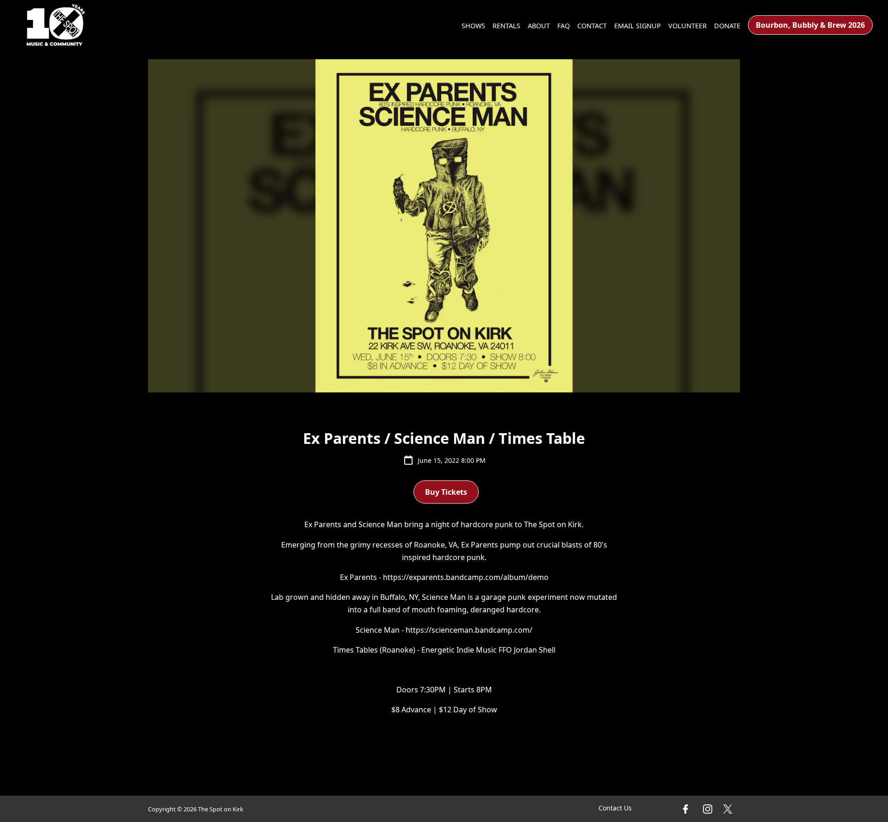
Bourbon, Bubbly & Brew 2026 (810, 25)
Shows (473, 25)
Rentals (506, 25)
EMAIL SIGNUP (637, 25)
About (539, 25)
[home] (56, 25)
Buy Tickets (446, 492)
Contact (592, 25)
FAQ (563, 25)
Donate (727, 25)
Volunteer (687, 25)
